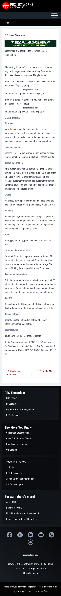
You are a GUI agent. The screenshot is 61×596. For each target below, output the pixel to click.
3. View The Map (46, 371)
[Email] (30, 542)
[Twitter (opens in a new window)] (20, 535)
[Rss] (51, 535)
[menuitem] (30, 398)
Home (6, 22)
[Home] (18, 5)
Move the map (11, 129)
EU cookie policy (30, 573)
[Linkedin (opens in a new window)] (30, 535)
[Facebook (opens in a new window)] (9, 535)
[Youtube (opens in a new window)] (41, 535)
